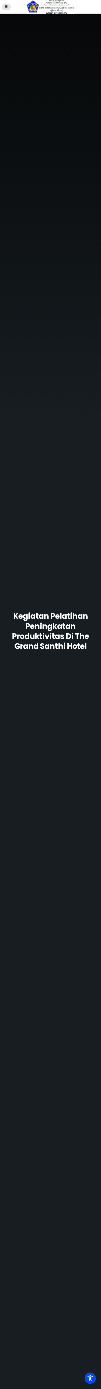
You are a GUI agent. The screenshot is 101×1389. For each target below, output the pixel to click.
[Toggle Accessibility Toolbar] (90, 1378)
